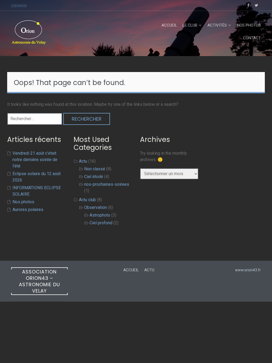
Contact (252, 38)
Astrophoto (100, 215)
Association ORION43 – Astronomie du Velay (39, 281)
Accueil (169, 25)
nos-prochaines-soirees (106, 184)
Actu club (87, 199)
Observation (95, 207)
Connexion (19, 5)
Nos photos (249, 25)
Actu (83, 161)
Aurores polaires (27, 209)
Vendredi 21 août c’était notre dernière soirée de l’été (34, 159)
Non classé (94, 168)
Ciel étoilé (93, 176)
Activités (217, 25)
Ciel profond (101, 222)
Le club (189, 25)
